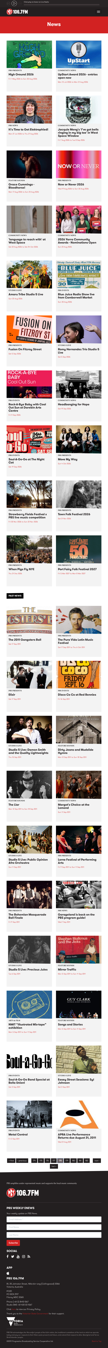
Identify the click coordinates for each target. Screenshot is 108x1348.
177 (54, 1160)
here (14, 1309)
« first (11, 1160)
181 (80, 1160)
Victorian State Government (35, 1313)
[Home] (18, 11)
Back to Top (96, 1341)
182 (86, 1160)
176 (47, 1160)
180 (73, 1160)
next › (96, 1160)
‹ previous (22, 1160)
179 (66, 1160)
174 (34, 1160)
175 (41, 1160)
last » (53, 1166)
